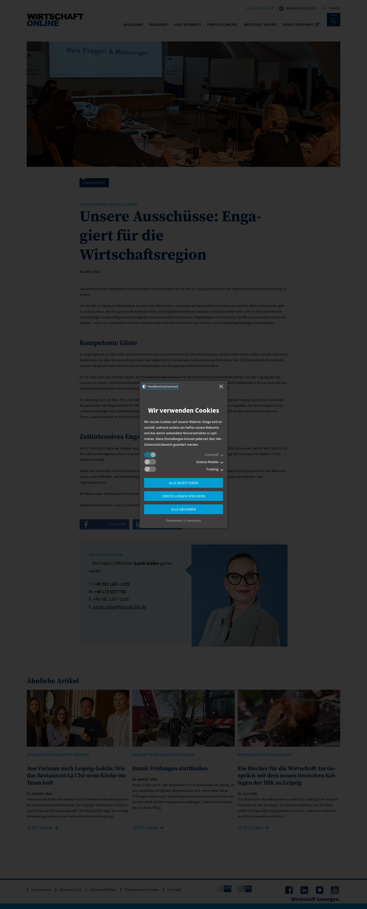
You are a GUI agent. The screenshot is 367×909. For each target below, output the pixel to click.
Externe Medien (207, 462)
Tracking (212, 469)
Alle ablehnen (183, 509)
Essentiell (211, 454)
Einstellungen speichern (183, 496)
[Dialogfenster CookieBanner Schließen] (221, 386)
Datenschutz (174, 520)
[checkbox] (150, 455)
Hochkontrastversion (162, 386)
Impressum (193, 520)
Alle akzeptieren (183, 483)
